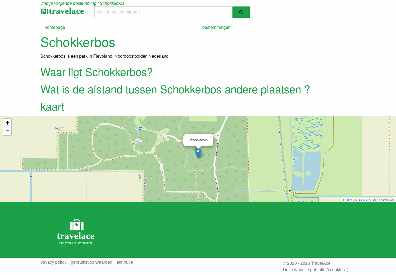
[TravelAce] (76, 231)
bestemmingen (216, 27)
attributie (125, 262)
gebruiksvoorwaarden (91, 262)
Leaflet (347, 200)
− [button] (7, 131)
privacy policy (53, 262)
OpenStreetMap (367, 200)
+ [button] (7, 122)
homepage (55, 27)
